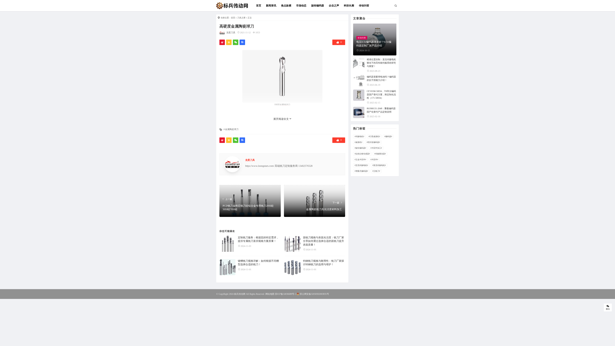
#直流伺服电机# (379, 165)
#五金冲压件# (360, 159)
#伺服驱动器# (380, 154)
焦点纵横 (286, 5)
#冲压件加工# (376, 148)
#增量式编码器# (361, 171)
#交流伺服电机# (361, 165)
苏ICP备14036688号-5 (285, 294)
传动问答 (364, 5)
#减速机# (358, 142)
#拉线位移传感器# (362, 154)
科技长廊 (349, 5)
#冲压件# (374, 159)
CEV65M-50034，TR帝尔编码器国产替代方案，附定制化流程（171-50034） (381, 94)
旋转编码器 (317, 5)
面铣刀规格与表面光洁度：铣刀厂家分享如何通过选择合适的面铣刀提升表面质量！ (323, 241)
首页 (258, 5)
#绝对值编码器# (373, 142)
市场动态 (301, 5)
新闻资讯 (271, 5)
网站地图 (269, 294)
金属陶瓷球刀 (231, 129)
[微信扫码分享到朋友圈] (235, 42)
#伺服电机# (359, 136)
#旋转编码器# (360, 148)
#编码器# (388, 136)
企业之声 (334, 5)
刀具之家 (241, 17)
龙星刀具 (230, 32)
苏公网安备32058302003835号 (314, 294)
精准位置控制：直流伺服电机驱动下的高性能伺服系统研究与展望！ (381, 62)
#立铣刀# (376, 171)
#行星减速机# (374, 136)
